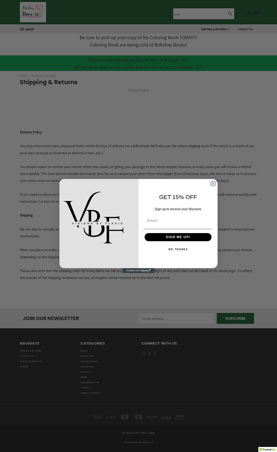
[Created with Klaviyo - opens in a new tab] (138, 270)
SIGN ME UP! (178, 237)
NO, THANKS (178, 249)
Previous (265, 439)
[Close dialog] (213, 183)
